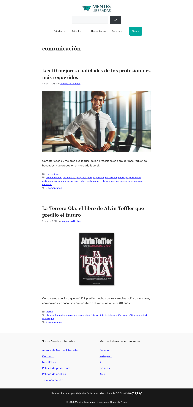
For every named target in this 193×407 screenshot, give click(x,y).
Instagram (106, 356)
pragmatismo (62, 181)
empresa (81, 177)
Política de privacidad (56, 368)
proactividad (78, 181)
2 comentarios (54, 187)
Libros (49, 311)
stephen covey (133, 181)
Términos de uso (52, 380)
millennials (135, 177)
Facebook (106, 350)
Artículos (76, 31)
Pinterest (105, 368)
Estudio (58, 31)
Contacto (48, 356)
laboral (100, 177)
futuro (94, 315)
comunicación (54, 177)
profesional (93, 181)
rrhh (102, 181)
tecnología (48, 318)
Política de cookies (54, 374)
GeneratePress (118, 402)
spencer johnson (115, 181)
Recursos (117, 31)
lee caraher (111, 177)
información (115, 315)
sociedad (141, 315)
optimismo (48, 181)
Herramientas (98, 31)
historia (103, 315)
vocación (47, 184)
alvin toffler (52, 315)
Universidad (52, 174)
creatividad (69, 177)
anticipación (66, 315)
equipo (91, 177)
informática (129, 315)
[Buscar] (115, 20)
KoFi (102, 374)
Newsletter (49, 362)
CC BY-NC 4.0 (123, 393)
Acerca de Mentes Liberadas (60, 350)
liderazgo (123, 177)
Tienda (135, 31)
